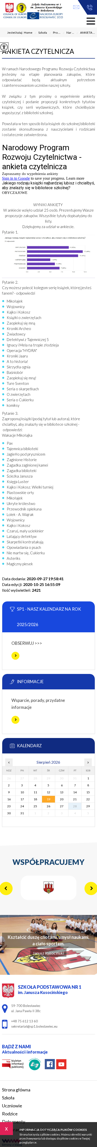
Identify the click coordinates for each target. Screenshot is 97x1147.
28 (75, 806)
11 (35, 792)
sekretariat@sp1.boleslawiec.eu (77, 7)
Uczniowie (12, 1105)
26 (48, 806)
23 (9, 806)
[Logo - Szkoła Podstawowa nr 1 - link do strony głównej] (33, 11)
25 (35, 806)
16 (9, 799)
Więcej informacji (15, 656)
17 (22, 799)
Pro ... (54, 33)
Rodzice (10, 1113)
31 (22, 813)
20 (61, 799)
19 (48, 799)
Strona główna (16, 1089)
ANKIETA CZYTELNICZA (38, 51)
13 (61, 792)
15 (88, 792)
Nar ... (68, 33)
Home (28, 32)
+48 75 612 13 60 (88, 7)
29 (88, 806)
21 (75, 799)
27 (61, 806)
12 (48, 792)
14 (75, 792)
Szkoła (40, 33)
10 (22, 792)
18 (35, 799)
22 (88, 799)
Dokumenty (13, 1121)
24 (22, 806)
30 (9, 813)
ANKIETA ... (85, 33)
